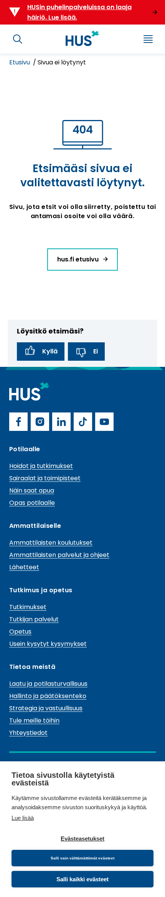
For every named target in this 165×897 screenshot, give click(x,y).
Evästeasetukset (82, 838)
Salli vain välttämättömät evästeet (82, 858)
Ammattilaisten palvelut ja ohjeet (59, 554)
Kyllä (50, 351)
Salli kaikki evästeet (82, 879)
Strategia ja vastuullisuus (45, 708)
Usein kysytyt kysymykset (48, 643)
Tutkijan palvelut (34, 619)
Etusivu (20, 62)
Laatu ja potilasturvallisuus (48, 683)
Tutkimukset (27, 607)
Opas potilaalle (32, 502)
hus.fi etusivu (78, 259)
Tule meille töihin (34, 720)
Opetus (20, 631)
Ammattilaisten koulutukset (50, 542)
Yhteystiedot (28, 732)
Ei (95, 351)
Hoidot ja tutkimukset (41, 466)
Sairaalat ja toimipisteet (45, 478)
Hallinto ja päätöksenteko (47, 696)
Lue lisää (23, 818)
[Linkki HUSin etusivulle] (82, 38)
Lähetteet (24, 567)
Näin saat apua (31, 490)
